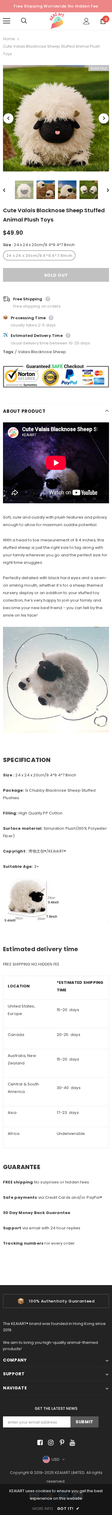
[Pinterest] (60, 1442)
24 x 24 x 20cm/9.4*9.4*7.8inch (39, 255)
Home (9, 39)
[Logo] (56, 21)
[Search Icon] (30, 21)
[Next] (103, 118)
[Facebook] (39, 1442)
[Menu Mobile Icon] (6, 21)
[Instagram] (49, 1442)
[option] (56, 118)
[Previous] (8, 118)
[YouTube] (71, 1442)
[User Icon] (86, 21)
